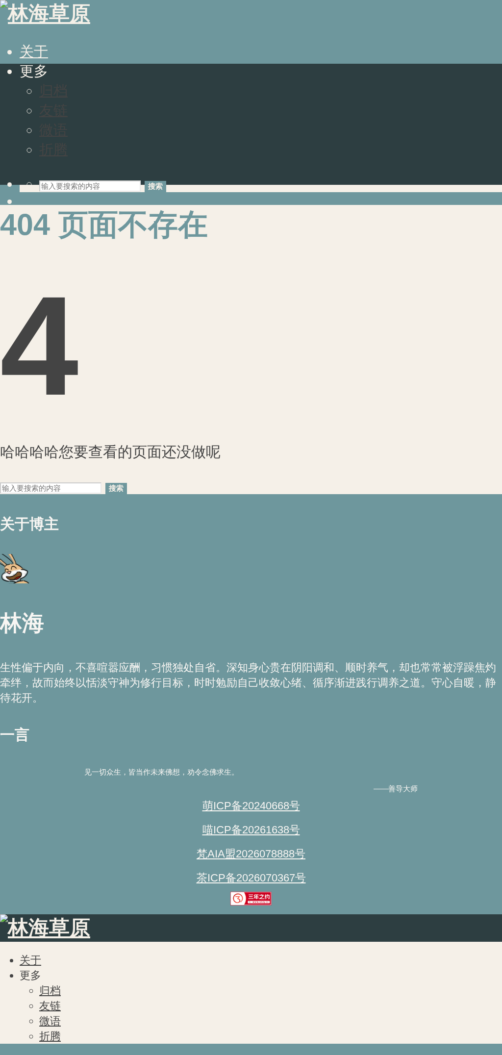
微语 (53, 130)
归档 (53, 91)
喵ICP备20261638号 (251, 830)
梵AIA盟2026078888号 (251, 854)
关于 (34, 51)
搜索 (155, 186)
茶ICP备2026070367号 (251, 878)
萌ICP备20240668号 (251, 806)
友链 (53, 110)
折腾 (53, 149)
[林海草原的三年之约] (251, 902)
